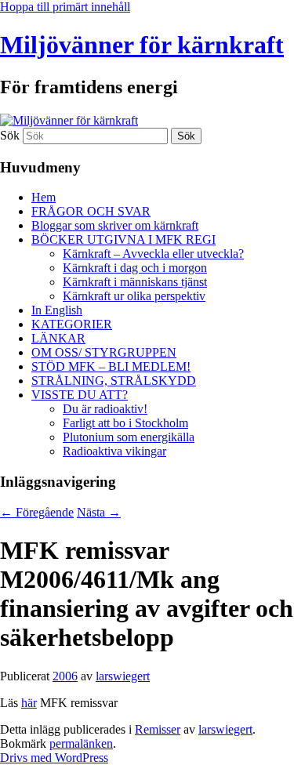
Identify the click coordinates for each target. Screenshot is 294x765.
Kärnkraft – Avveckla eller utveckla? (153, 253)
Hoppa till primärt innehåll (65, 6)
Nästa (99, 512)
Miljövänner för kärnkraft (142, 45)
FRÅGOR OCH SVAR (91, 211)
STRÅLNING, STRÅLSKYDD (113, 380)
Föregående (37, 512)
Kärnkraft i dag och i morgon (135, 267)
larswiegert (123, 676)
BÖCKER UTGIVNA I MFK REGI (123, 239)
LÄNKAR (58, 338)
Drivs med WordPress (54, 757)
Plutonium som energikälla (128, 437)
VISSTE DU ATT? (79, 394)
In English (56, 310)
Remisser (157, 729)
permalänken (81, 743)
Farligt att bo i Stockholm (125, 423)
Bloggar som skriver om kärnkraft (114, 225)
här (29, 702)
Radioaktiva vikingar (114, 451)
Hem (43, 197)
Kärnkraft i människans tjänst (135, 281)
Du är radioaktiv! (105, 408)
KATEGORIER (71, 324)
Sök (10, 135)
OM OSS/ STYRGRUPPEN (103, 352)
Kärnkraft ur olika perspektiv (134, 296)
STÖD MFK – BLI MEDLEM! (111, 366)
